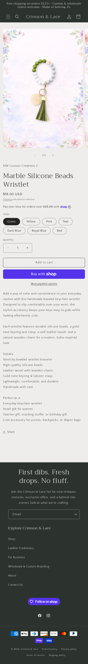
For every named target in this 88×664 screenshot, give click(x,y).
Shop (11, 539)
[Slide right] (53, 155)
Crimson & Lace (29, 649)
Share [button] (11, 432)
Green (11, 221)
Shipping (7, 199)
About (12, 575)
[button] (8, 16)
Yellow (31, 221)
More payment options (44, 283)
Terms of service (35, 655)
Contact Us (15, 584)
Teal (65, 221)
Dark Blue (14, 230)
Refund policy (49, 649)
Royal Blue (39, 230)
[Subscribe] (75, 514)
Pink (49, 221)
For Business (16, 557)
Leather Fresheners (21, 548)
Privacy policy (69, 649)
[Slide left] (34, 155)
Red (59, 230)
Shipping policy (57, 655)
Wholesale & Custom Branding (28, 566)
